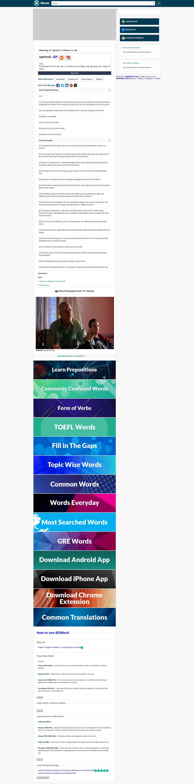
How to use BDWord (53, 633)
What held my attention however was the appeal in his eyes (66, 674)
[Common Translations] (74, 626)
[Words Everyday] (74, 512)
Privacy (140, 78)
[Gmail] (71, 86)
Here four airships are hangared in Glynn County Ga (67, 736)
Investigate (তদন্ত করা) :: (47, 688)
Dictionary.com (73, 79)
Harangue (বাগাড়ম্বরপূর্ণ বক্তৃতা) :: (49, 748)
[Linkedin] (67, 86)
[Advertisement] (74, 24)
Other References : (46, 79)
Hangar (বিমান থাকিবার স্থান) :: (48, 736)
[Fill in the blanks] (74, 455)
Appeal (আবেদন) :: (44, 674)
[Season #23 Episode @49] (101, 771)
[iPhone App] (74, 588)
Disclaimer (149, 78)
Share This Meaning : (47, 85)
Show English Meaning (74, 90)
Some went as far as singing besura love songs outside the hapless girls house (73, 742)
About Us (132, 78)
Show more (75, 73)
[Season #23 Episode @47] (107, 771)
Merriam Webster (87, 79)
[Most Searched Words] (74, 531)
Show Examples (74, 140)
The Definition (60, 79)
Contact (157, 78)
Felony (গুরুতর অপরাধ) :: (46, 665)
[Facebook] (58, 86)
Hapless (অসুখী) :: (44, 742)
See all (39, 697)
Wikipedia (99, 79)
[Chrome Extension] (74, 607)
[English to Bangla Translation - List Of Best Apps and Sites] (82, 648)
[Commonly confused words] (74, 398)
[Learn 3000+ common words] (74, 493)
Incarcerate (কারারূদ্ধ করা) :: (47, 680)
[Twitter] (63, 86)
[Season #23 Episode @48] (104, 771)
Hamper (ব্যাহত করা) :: (46, 728)
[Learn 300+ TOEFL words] (74, 436)
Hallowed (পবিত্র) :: (45, 722)
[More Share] (75, 86)
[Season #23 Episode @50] (98, 771)
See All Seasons (42, 777)
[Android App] (74, 569)
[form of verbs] (74, 417)
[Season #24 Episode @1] (95, 771)
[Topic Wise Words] (74, 474)
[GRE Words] (74, 550)
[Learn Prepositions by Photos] (74, 379)
